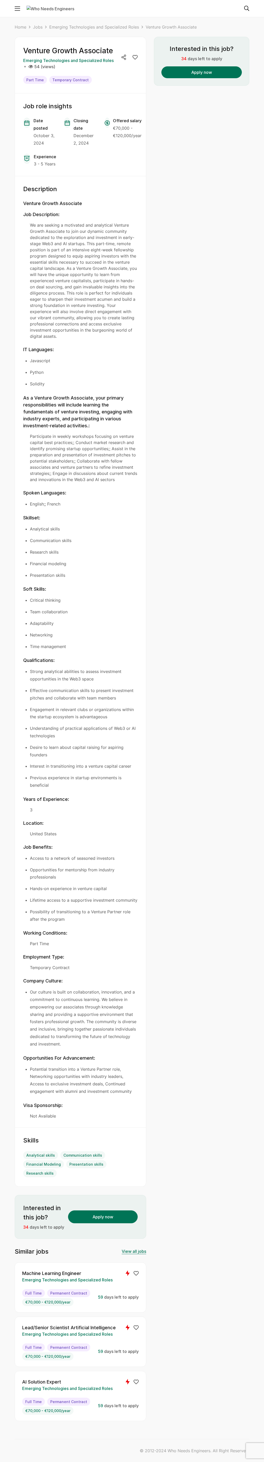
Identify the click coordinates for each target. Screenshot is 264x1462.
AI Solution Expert (41, 1382)
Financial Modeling (43, 1164)
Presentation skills (86, 1164)
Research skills (40, 1173)
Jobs (38, 27)
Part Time (35, 80)
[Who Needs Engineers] (50, 8)
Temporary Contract (70, 80)
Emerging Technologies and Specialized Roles (94, 27)
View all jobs (134, 1251)
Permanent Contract (68, 1293)
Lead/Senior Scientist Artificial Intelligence (69, 1327)
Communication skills (82, 1155)
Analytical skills (40, 1155)
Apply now (103, 1216)
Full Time (33, 1293)
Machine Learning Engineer (51, 1273)
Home (20, 27)
